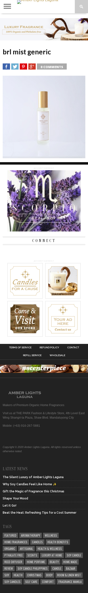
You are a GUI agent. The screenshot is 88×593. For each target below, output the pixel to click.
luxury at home (52, 555)
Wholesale (57, 355)
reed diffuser (13, 562)
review (8, 568)
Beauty (54, 562)
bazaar (70, 568)
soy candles (12, 582)
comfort (48, 582)
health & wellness (50, 548)
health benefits (57, 542)
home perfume (36, 562)
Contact (73, 347)
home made (70, 562)
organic (9, 548)
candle (56, 568)
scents (32, 555)
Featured (10, 535)
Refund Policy (49, 347)
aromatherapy (30, 535)
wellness (51, 535)
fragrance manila (70, 582)
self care (31, 582)
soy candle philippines (33, 568)
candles (37, 542)
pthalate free (13, 555)
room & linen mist (69, 575)
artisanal (26, 548)
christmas (34, 575)
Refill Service (32, 355)
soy (6, 575)
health (18, 575)
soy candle (74, 555)
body (49, 575)
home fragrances (15, 542)
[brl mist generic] (44, 156)
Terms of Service (20, 347)
